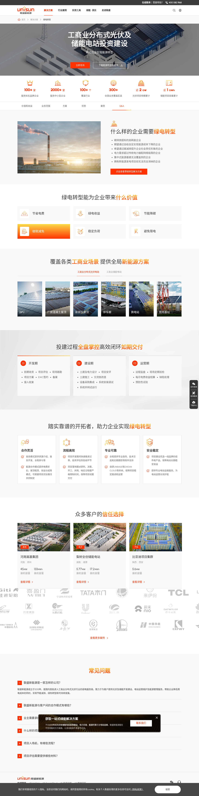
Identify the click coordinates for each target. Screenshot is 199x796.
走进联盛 (106, 10)
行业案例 (62, 10)
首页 (23, 19)
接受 (168, 789)
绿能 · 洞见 (91, 10)
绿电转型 (47, 19)
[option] (44, 556)
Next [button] (180, 238)
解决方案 (48, 10)
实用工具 (76, 10)
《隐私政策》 (137, 789)
